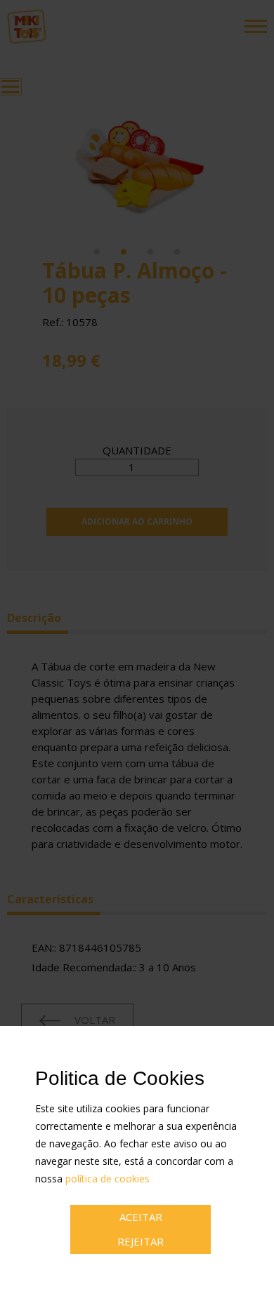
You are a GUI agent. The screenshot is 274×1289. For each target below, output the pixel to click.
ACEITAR (140, 1217)
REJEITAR (140, 1241)
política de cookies (107, 1178)
